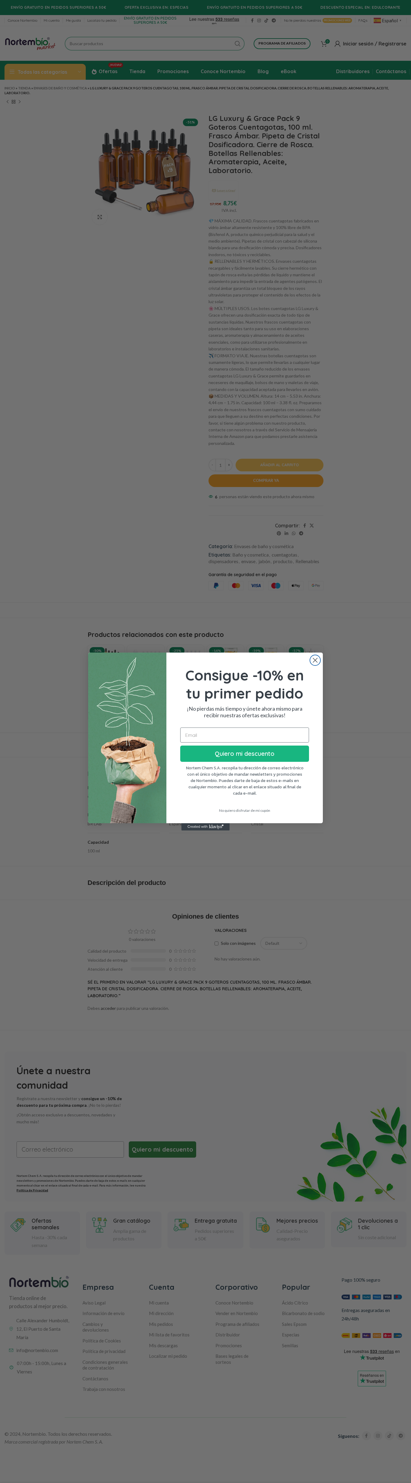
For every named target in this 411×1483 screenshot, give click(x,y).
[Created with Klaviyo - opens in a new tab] (205, 826)
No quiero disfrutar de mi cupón (244, 810)
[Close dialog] (315, 660)
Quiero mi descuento (244, 753)
